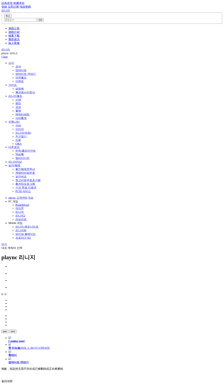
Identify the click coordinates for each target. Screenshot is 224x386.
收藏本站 (18, 3)
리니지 (5, 49)
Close (4, 56)
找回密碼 (25, 6)
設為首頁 (7, 3)
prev (5, 331)
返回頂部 (7, 381)
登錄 (4, 6)
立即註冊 (13, 6)
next (13, 331)
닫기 (4, 244)
